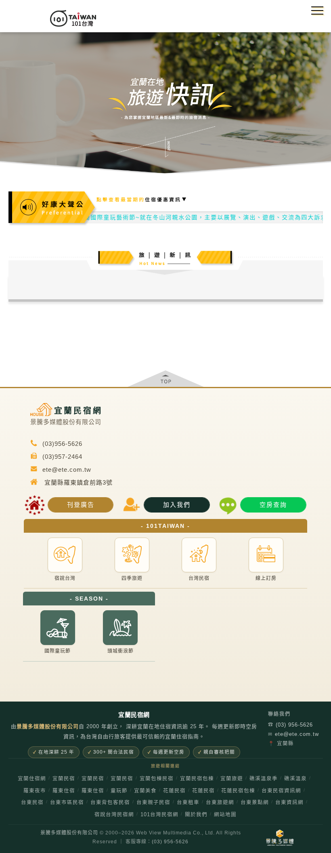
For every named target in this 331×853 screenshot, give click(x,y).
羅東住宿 (63, 791)
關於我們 (196, 814)
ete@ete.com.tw (291, 734)
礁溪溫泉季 (263, 779)
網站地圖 (225, 814)
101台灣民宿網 (159, 814)
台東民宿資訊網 (281, 791)
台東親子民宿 (153, 802)
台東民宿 (32, 802)
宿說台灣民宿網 (114, 814)
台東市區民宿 (67, 802)
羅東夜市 (34, 791)
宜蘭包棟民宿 (157, 779)
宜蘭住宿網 (32, 779)
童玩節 (119, 791)
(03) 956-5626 (290, 725)
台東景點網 (255, 802)
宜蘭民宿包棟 (197, 779)
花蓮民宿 (174, 791)
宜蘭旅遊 (231, 779)
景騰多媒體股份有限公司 (69, 833)
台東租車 (188, 802)
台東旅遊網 (220, 802)
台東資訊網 (289, 802)
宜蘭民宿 (63, 779)
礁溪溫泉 (295, 779)
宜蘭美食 (145, 791)
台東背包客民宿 (110, 802)
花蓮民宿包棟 (238, 791)
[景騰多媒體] (280, 838)
